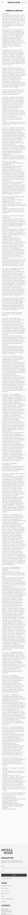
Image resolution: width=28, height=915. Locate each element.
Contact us (4, 901)
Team (2, 896)
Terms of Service (6, 878)
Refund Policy (4, 893)
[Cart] (25, 2)
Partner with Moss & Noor (7, 899)
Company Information (6, 885)
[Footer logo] (7, 851)
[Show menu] (2, 2)
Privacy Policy (22, 877)
